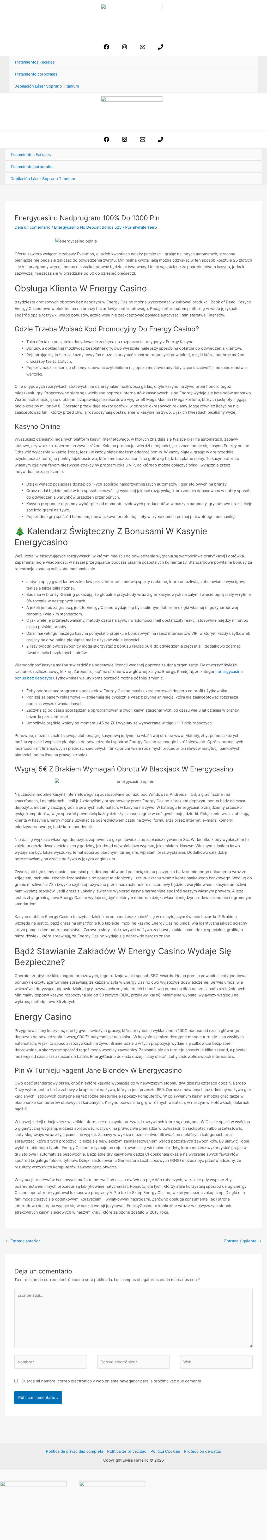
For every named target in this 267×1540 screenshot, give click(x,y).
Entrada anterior (23, 1240)
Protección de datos (202, 1451)
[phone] (160, 47)
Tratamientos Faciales (34, 62)
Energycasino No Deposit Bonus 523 (88, 227)
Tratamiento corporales (35, 74)
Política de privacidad (127, 1451)
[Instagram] (125, 47)
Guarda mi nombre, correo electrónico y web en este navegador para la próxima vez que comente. (111, 1380)
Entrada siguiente (242, 1240)
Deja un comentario (33, 227)
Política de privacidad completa (74, 1451)
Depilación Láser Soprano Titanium (46, 86)
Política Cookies (165, 1451)
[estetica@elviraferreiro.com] (142, 47)
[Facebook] (107, 47)
